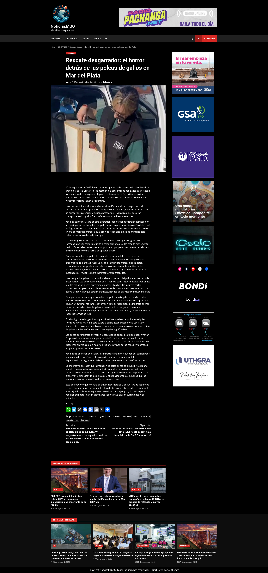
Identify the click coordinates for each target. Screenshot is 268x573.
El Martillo (93, 416)
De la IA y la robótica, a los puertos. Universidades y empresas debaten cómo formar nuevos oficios (71, 536)
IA (106, 39)
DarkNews (157, 569)
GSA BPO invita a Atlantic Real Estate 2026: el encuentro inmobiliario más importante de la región (69, 480)
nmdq (68, 82)
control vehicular (80, 416)
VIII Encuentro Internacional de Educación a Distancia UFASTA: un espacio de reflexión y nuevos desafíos (147, 480)
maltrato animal (113, 416)
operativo (127, 416)
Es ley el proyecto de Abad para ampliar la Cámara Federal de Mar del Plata (108, 480)
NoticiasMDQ (63, 26)
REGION (97, 39)
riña (76, 420)
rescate (69, 420)
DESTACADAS (72, 39)
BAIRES (86, 39)
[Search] (192, 38)
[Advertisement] (168, 17)
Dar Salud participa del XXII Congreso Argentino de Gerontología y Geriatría (113, 536)
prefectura (145, 416)
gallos (102, 416)
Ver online (209, 39)
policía (135, 416)
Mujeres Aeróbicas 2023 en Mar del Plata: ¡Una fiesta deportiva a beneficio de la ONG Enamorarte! (131, 430)
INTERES (99, 546)
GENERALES (56, 39)
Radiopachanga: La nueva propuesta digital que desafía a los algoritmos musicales (155, 536)
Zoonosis (85, 420)
